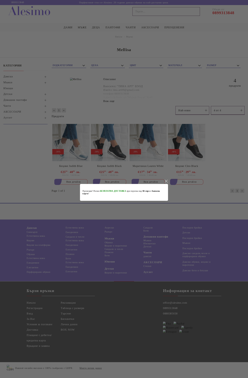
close (166, 181)
